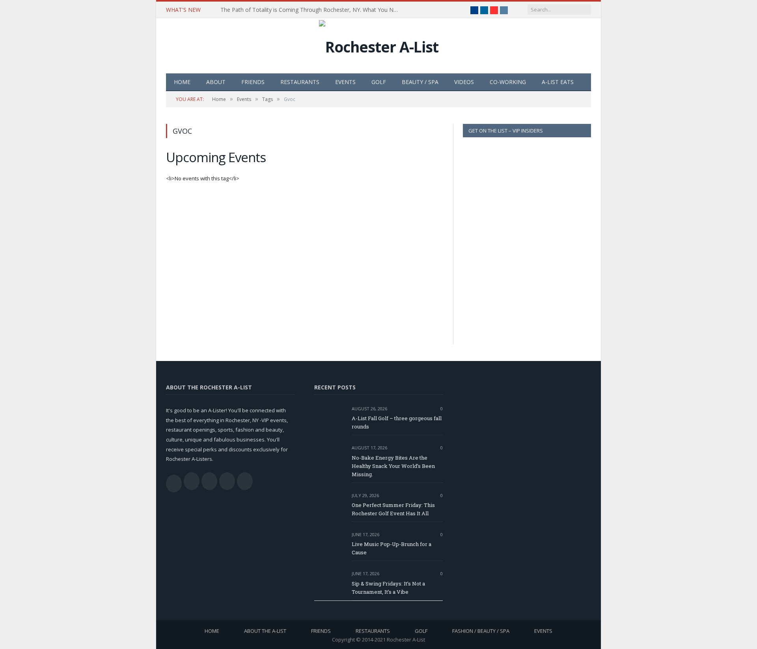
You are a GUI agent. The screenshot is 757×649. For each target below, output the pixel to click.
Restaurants (299, 82)
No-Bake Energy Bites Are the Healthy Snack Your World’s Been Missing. (393, 466)
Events (345, 82)
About (216, 82)
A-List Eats (558, 82)
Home (182, 82)
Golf (378, 82)
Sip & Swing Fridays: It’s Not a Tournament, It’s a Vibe (388, 587)
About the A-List (265, 630)
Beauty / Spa (420, 82)
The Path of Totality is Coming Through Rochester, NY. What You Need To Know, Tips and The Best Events (311, 9)
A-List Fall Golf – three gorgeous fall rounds (397, 422)
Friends (253, 82)
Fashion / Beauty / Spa (480, 630)
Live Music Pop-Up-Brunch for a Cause (391, 548)
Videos (464, 82)
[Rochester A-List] (378, 45)
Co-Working (508, 82)
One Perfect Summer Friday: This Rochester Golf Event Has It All (393, 509)
